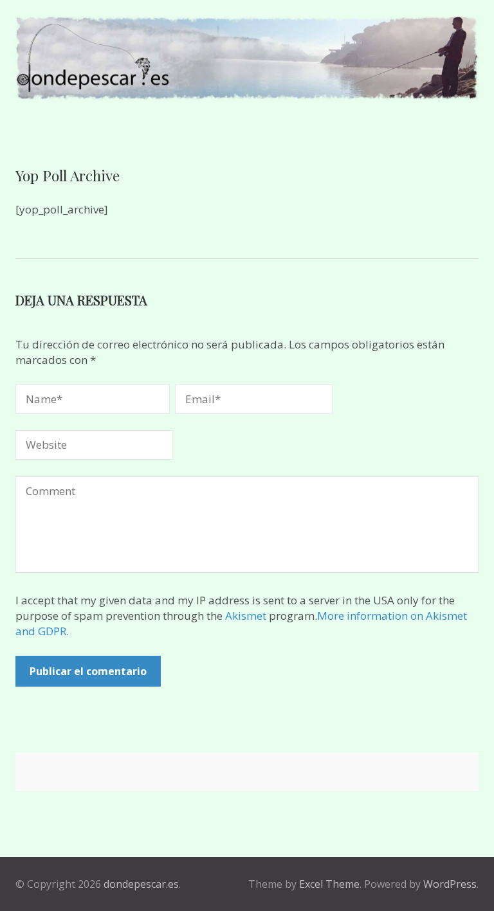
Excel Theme (329, 884)
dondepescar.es (141, 884)
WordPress (450, 884)
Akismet (245, 615)
